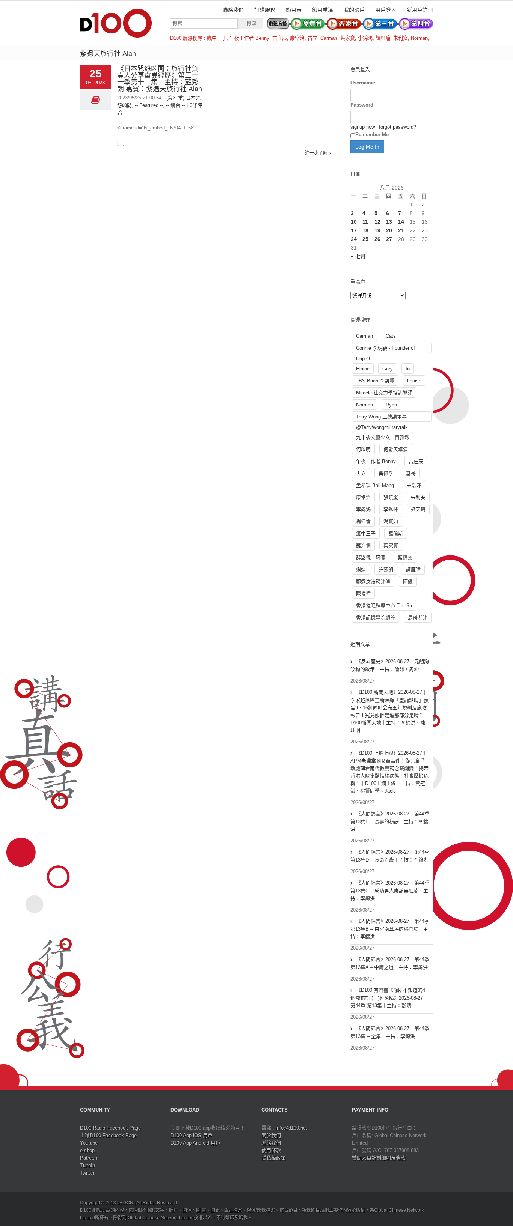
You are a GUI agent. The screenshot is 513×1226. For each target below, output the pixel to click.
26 (377, 239)
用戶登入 (385, 10)
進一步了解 (316, 153)
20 (389, 230)
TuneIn (87, 1165)
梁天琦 (418, 509)
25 (365, 239)
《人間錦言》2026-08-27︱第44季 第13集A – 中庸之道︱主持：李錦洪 (389, 963)
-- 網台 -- (175, 105)
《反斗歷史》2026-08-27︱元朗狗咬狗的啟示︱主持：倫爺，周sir (389, 665)
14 (401, 222)
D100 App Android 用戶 (195, 1143)
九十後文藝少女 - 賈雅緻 (382, 437)
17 (354, 230)
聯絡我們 (233, 10)
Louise (414, 381)
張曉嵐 (390, 497)
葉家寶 (347, 38)
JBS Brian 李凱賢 (375, 381)
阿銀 (408, 581)
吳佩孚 (386, 473)
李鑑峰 (390, 509)
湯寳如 (390, 521)
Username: (362, 83)
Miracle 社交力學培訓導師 (384, 393)
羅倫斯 (395, 533)
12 (377, 222)
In (408, 369)
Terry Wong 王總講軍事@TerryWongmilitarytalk (382, 418)
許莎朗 (386, 569)
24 (354, 239)
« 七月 (358, 256)
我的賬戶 (354, 10)
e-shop (87, 1150)
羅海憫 (363, 545)
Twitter (87, 1173)
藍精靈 (405, 557)
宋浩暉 (414, 485)
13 (389, 222)
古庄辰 (279, 38)
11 (365, 222)
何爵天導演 (395, 449)
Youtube (89, 1143)
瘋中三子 (216, 38)
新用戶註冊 (420, 10)
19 (377, 230)
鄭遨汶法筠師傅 (373, 581)
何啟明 (363, 449)
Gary (387, 369)
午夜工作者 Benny (249, 38)
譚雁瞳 (383, 38)
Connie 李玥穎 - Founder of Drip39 (385, 349)
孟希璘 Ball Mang (375, 485)
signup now (362, 127)
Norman (419, 38)
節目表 (294, 10)
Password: (362, 105)
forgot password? (397, 127)
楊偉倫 (363, 521)
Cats (391, 336)
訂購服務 (264, 10)
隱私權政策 (273, 1158)
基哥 (411, 473)
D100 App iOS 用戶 (191, 1135)
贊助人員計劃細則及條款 (379, 1158)
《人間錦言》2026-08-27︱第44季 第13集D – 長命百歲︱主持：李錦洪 (389, 856)
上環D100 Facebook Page (108, 1135)
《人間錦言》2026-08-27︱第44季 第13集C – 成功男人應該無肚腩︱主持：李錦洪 (389, 890)
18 (365, 230)
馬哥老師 (417, 617)
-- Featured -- (149, 105)
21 (401, 230)
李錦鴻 (365, 38)
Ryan (391, 405)
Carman (328, 38)
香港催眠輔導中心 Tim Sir (384, 605)
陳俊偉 (363, 593)
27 (389, 239)
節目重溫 (322, 10)
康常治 (297, 38)
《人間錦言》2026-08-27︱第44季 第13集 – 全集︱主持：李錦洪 (389, 1032)
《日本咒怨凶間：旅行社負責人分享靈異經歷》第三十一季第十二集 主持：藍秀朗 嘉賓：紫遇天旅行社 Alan (159, 79)
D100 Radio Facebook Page (110, 1128)
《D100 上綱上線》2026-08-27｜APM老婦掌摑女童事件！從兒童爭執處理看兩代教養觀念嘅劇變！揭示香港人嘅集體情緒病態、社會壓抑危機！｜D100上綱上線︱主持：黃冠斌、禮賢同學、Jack (389, 772)
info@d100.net (291, 1128)
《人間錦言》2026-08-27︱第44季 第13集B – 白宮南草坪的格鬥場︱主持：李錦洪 (389, 928)
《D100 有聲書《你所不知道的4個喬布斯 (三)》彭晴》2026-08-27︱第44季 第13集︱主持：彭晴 (389, 997)
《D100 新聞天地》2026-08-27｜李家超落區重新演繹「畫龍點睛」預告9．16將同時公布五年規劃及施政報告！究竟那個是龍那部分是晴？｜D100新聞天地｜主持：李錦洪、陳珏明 (389, 711)
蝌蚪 (361, 569)
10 (354, 222)
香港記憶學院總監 (375, 617)
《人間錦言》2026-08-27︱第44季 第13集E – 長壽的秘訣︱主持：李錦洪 (389, 821)
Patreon (88, 1158)
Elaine (363, 369)
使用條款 (271, 1150)
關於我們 (271, 1135)
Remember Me (372, 134)
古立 (312, 38)
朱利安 (400, 38)
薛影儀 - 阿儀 (370, 557)
